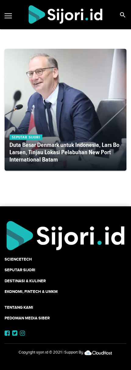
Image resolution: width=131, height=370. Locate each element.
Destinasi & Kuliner (25, 281)
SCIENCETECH (18, 259)
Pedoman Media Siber (27, 318)
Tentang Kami (19, 307)
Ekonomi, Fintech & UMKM (31, 291)
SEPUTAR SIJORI (20, 270)
